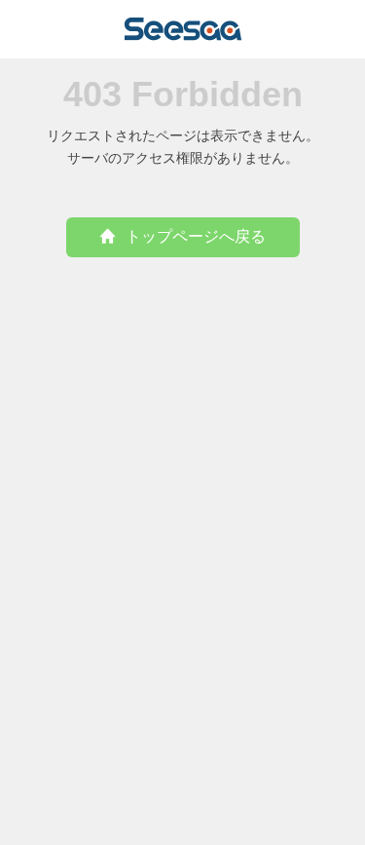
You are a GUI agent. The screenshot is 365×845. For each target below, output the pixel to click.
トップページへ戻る (196, 236)
